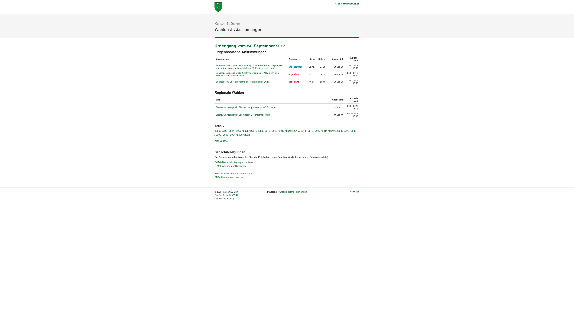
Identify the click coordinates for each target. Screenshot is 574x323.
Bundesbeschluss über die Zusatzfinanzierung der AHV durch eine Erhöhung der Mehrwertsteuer (247, 74)
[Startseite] (218, 7)
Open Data (220, 198)
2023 (238, 130)
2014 (303, 130)
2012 (317, 130)
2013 (310, 130)
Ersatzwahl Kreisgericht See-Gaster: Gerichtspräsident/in (243, 114)
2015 (296, 130)
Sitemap (230, 198)
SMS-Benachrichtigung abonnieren (233, 173)
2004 (232, 134)
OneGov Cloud (222, 195)
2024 (231, 130)
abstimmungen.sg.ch (348, 3)
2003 (240, 134)
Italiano (290, 191)
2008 (346, 130)
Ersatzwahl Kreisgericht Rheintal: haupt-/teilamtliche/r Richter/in (246, 107)
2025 (224, 130)
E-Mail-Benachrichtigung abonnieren (234, 162)
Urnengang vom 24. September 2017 (250, 46)
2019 (267, 130)
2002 (247, 134)
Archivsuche (221, 141)
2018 (274, 130)
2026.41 (234, 195)
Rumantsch (301, 191)
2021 (253, 130)
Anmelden (354, 191)
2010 (332, 130)
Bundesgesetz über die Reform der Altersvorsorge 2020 (242, 81)
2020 (260, 130)
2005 (225, 134)
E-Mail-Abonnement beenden (230, 166)
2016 (289, 130)
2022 (246, 130)
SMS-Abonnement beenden (229, 177)
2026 (217, 130)
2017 (281, 130)
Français (281, 191)
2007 (353, 130)
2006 (218, 134)
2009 (339, 130)
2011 (325, 130)
